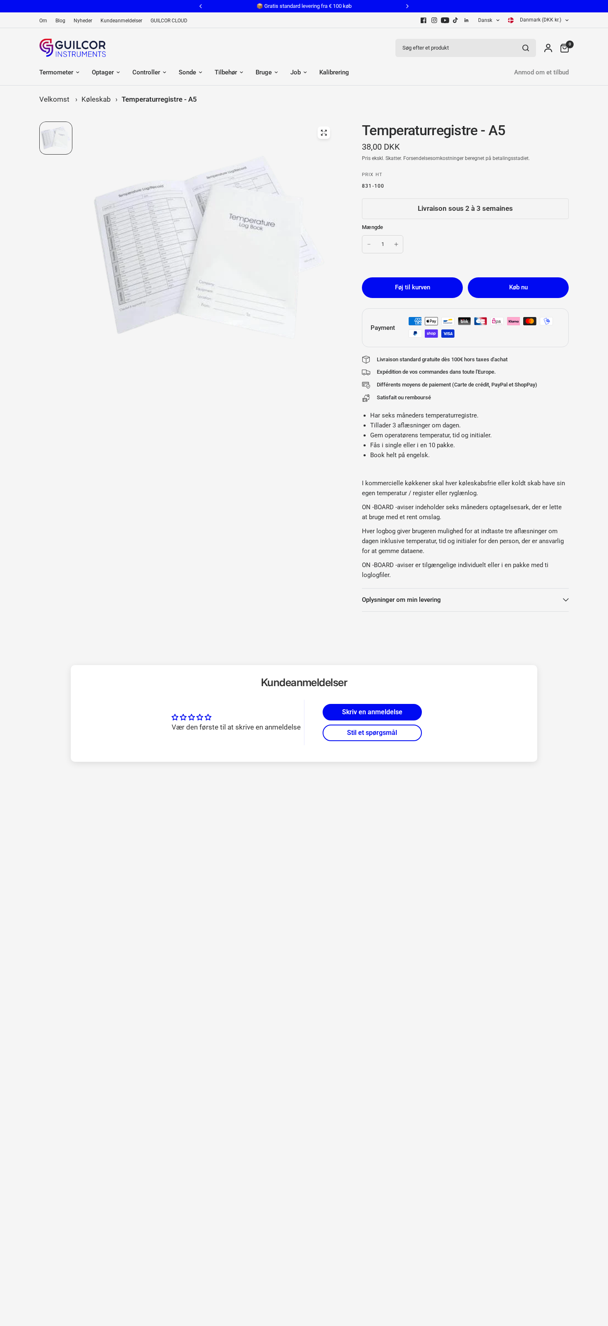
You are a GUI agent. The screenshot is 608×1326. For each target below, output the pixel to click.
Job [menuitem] (295, 72)
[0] (562, 47)
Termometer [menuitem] (56, 72)
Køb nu (518, 287)
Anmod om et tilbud (541, 72)
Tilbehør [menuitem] (226, 72)
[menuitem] (45, 21)
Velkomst (54, 99)
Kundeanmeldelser (121, 21)
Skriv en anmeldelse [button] (372, 712)
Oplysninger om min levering (401, 599)
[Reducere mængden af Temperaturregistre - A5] (369, 244)
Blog (60, 21)
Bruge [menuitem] (264, 72)
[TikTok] (455, 20)
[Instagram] (434, 20)
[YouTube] (445, 20)
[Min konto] (548, 47)
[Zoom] (324, 132)
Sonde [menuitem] (187, 72)
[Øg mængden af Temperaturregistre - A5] (396, 244)
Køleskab (96, 99)
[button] (165, 1237)
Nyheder (83, 21)
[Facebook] (423, 20)
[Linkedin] (466, 20)
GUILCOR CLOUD (169, 21)
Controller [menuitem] (146, 72)
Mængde (372, 227)
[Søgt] (525, 48)
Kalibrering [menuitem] (334, 72)
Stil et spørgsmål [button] (372, 733)
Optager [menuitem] (103, 72)
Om (43, 21)
